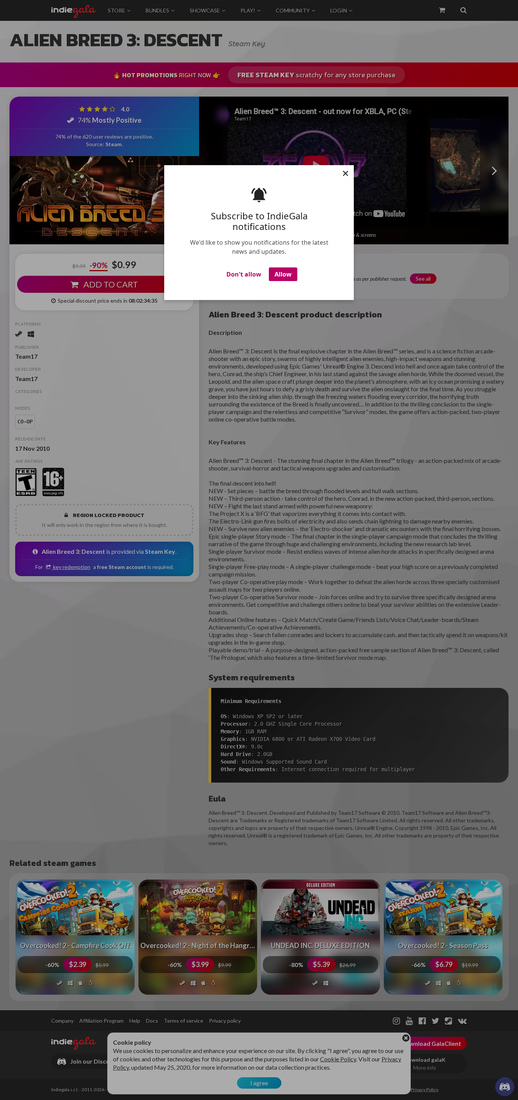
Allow (283, 274)
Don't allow (243, 274)
